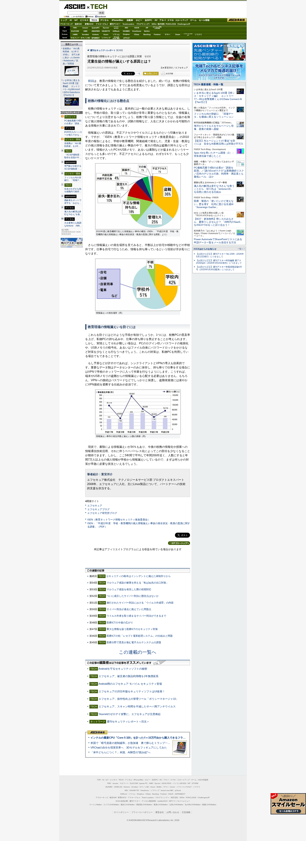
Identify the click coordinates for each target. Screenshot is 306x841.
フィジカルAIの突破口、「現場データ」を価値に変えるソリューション (214, 115)
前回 (91, 80)
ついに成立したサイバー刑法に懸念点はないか (133, 596)
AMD (85, 31)
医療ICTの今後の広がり (120, 622)
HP (147, 28)
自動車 (130, 20)
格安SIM (78, 24)
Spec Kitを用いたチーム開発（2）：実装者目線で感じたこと (214, 154)
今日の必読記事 (121, 801)
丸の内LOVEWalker (193, 805)
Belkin (147, 31)
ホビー (139, 20)
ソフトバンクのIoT (188, 34)
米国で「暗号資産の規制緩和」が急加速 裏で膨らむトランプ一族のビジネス (136, 742)
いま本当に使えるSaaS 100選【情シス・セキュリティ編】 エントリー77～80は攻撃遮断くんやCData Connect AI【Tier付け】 (218, 97)
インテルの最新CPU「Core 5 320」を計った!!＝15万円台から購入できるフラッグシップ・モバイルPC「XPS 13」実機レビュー (166, 737)
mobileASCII (162, 801)
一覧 (138, 73)
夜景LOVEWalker (161, 805)
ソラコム (116, 34)
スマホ (170, 20)
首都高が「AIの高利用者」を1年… (72, 144)
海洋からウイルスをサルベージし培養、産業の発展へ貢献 (214, 127)
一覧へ (240, 249)
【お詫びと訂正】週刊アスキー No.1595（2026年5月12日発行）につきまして (220, 255)
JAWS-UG (118, 787)
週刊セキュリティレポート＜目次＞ (128, 721)
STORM (195, 783)
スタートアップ (181, 20)
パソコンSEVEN (116, 27)
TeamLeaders (128, 24)
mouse (85, 28)
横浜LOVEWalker (128, 805)
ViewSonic (136, 31)
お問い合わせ (172, 812)
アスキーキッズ (66, 24)
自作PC (148, 20)
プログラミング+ (143, 24)
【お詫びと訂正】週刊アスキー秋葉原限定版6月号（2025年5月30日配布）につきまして (219, 268)
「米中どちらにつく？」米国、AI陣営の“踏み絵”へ (120, 752)
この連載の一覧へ (137, 652)
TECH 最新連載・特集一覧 (208, 84)
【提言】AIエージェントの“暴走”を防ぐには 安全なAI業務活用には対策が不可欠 (218, 142)
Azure (105, 34)
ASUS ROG (96, 31)
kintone (95, 34)
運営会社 (159, 812)
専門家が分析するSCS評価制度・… (72, 167)
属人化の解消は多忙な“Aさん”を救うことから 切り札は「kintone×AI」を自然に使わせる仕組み (214, 189)
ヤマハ (167, 34)
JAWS (75, 34)
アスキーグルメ (102, 24)
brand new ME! (167, 790)
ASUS (136, 28)
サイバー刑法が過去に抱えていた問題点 (129, 609)
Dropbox (126, 34)
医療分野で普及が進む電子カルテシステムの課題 (134, 642)
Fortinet (157, 34)
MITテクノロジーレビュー (179, 801)
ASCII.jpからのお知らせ (205, 249)
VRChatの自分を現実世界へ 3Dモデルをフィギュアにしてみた (128, 747)
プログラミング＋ (162, 797)
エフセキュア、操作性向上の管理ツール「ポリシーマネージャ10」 (138, 698)
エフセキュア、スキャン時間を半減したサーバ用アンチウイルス (137, 706)
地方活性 (161, 24)
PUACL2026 (171, 24)
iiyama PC (143, 783)
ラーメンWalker (95, 805)
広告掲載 (186, 812)
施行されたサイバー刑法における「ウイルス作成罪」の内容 (140, 602)
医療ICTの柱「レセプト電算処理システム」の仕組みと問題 (140, 635)
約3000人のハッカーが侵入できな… (73, 133)
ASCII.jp (74, 6)
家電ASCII (89, 24)
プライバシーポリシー (142, 812)
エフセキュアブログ (98, 509)
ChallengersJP (183, 24)
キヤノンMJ (85, 38)
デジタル (104, 20)
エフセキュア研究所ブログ (102, 513)
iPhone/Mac (117, 20)
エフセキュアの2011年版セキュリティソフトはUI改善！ (132, 691)
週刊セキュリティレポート (103, 50)
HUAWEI (126, 31)
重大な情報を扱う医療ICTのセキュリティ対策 (132, 629)
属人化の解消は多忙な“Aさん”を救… (73, 213)
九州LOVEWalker (176, 805)
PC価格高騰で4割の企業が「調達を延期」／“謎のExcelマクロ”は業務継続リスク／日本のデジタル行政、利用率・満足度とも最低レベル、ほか (219, 172)
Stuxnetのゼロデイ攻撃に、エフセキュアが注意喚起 (130, 714)
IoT (76, 20)
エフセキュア (94, 505)
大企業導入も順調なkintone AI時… (73, 224)
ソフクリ (198, 34)
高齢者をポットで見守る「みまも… (72, 201)
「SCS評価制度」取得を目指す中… (72, 156)
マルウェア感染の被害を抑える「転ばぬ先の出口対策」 (138, 582)
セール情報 (204, 20)
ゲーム (193, 20)
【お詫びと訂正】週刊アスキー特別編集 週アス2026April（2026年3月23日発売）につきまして (219, 261)
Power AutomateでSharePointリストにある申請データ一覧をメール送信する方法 (218, 241)
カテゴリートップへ (179, 543)
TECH (97, 6)
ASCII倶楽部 (236, 20)
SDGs (154, 24)
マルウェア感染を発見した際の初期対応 (129, 589)
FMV (75, 28)
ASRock (116, 31)
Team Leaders (148, 797)
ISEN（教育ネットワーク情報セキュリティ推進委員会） (118, 519)
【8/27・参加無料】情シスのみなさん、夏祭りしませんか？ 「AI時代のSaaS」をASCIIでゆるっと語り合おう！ (218, 221)
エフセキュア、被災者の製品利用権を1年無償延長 (128, 676)
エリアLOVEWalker (111, 805)
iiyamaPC (95, 28)
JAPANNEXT (95, 38)
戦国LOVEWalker (209, 805)
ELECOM (75, 31)
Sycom (106, 28)
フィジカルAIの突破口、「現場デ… (72, 179)
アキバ (162, 20)
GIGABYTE (106, 31)
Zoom (177, 34)
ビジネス (84, 20)
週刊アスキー (115, 24)
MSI (126, 28)
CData (136, 34)
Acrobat (85, 34)
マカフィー (75, 38)
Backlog (147, 34)
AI (71, 20)
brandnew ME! (116, 37)
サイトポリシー (121, 812)
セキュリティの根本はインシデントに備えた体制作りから (138, 576)
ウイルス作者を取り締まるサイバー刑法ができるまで (136, 615)
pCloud (126, 38)
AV (156, 20)
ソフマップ (105, 38)
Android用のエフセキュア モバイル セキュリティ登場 (130, 683)
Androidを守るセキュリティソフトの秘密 (122, 668)
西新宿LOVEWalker (144, 805)
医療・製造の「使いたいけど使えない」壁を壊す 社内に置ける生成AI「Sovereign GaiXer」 (214, 204)
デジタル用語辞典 (149, 801)
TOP (99, 780)
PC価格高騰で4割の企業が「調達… (72, 122)
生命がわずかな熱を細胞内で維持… (72, 190)
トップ (64, 20)
